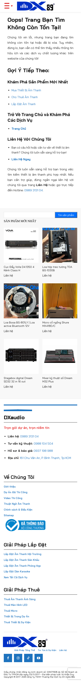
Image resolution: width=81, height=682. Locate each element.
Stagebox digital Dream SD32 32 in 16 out (18, 379)
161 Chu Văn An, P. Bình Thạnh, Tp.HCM (45, 458)
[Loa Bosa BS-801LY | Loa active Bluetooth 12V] (21, 300)
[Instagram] (18, 658)
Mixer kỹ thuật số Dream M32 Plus (57, 379)
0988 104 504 (43, 443)
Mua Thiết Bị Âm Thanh (26, 90)
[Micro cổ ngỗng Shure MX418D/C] (59, 300)
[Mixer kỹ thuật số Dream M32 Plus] (59, 356)
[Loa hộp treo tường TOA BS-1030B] (59, 245)
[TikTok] (28, 658)
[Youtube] (38, 658)
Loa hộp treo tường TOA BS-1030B (57, 268)
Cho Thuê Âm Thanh (24, 97)
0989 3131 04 (33, 190)
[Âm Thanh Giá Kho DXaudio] (36, 6)
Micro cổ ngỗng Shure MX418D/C (55, 324)
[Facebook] (8, 658)
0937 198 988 (43, 451)
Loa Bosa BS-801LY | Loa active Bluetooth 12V (19, 324)
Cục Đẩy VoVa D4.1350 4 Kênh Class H (19, 268)
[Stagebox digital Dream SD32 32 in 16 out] (21, 356)
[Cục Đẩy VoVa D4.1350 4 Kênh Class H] (21, 245)
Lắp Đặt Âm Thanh (23, 104)
